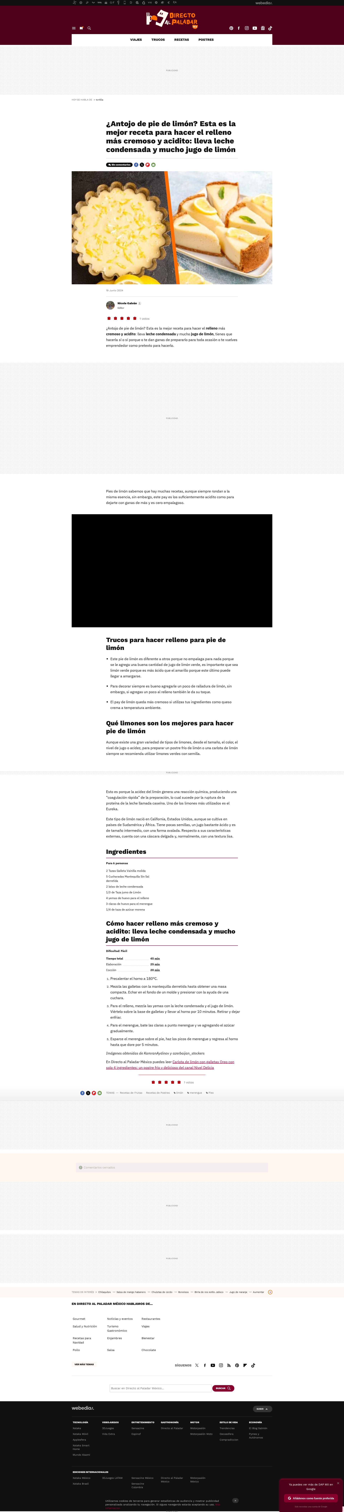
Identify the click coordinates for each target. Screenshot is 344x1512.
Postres (206, 39)
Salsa (110, 1350)
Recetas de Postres (158, 1092)
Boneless (183, 1292)
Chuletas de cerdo (162, 1292)
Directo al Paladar (172, 1428)
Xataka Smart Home (81, 1447)
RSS (229, 1365)
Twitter (142, 165)
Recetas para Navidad (82, 1340)
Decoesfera (226, 1433)
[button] (129, 303)
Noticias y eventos (120, 1318)
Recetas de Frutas (131, 1092)
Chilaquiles (104, 1292)
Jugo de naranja (238, 1292)
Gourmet (79, 1318)
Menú (74, 28)
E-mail (153, 165)
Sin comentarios (121, 164)
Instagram (247, 28)
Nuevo (81, 28)
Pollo (76, 1350)
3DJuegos (108, 1428)
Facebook (239, 28)
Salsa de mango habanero (131, 1292)
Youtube (255, 28)
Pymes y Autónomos (256, 1435)
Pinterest (231, 28)
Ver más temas (84, 1364)
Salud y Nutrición (85, 1326)
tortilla (99, 99)
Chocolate (149, 1350)
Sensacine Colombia (138, 1485)
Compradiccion (229, 1439)
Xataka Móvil (80, 1433)
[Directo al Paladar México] (172, 19)
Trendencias (227, 1428)
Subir (260, 1409)
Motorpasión (198, 1428)
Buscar (89, 28)
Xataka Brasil (81, 1483)
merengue (196, 1092)
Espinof (136, 1433)
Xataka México (81, 1477)
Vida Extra (108, 1433)
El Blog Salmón (258, 1428)
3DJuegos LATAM (112, 1477)
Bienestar (148, 1338)
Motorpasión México (198, 1479)
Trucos (158, 39)
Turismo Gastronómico (117, 1328)
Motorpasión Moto (201, 1433)
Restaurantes (151, 1318)
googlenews (263, 28)
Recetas (181, 39)
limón (179, 1092)
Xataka (77, 1428)
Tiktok (270, 28)
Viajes (136, 39)
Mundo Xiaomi (81, 1454)
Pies (211, 1092)
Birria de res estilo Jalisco (209, 1292)
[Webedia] (83, 1408)
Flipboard (147, 165)
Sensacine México (142, 1477)
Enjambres (114, 1338)
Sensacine (138, 1428)
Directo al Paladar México (172, 1479)
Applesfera (79, 1439)
